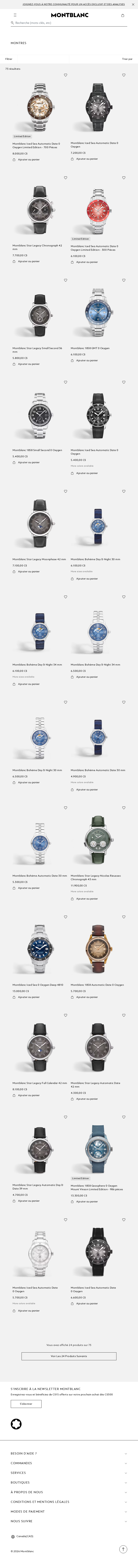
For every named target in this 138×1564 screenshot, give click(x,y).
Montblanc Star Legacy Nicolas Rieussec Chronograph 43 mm (96, 878)
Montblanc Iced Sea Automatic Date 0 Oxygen (94, 145)
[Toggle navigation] (15, 15)
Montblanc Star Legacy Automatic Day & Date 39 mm (38, 1187)
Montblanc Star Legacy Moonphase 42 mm (39, 559)
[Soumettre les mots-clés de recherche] (12, 23)
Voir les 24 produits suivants (69, 1356)
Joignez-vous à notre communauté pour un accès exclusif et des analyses (74, 4)
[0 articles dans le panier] (124, 18)
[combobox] (69, 24)
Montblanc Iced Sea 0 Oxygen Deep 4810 (38, 985)
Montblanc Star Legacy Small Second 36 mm (37, 350)
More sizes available (82, 572)
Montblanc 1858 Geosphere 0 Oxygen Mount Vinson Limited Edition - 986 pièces (97, 1188)
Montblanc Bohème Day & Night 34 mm (37, 665)
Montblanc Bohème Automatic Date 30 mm (98, 770)
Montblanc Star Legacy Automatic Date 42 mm (95, 1085)
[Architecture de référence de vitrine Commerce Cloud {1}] (69, 15)
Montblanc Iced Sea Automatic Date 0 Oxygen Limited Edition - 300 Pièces (94, 248)
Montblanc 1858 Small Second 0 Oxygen (37, 450)
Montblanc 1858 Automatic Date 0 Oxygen (97, 985)
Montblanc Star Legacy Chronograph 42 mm (37, 247)
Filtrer (8, 59)
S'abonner (26, 1404)
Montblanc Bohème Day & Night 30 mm (95, 559)
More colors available (82, 466)
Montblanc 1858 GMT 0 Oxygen (90, 348)
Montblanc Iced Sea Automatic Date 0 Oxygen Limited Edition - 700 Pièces (36, 146)
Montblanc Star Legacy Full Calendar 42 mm (40, 1083)
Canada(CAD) (25, 1536)
